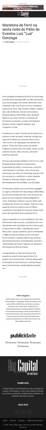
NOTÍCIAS (13, 421)
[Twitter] (10, 47)
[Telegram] (21, 47)
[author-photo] (23, 292)
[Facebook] (4, 47)
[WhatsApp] (15, 47)
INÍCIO (5, 421)
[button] (4, 14)
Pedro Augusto (10, 42)
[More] (26, 47)
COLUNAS (21, 421)
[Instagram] (23, 412)
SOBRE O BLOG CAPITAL (35, 421)
